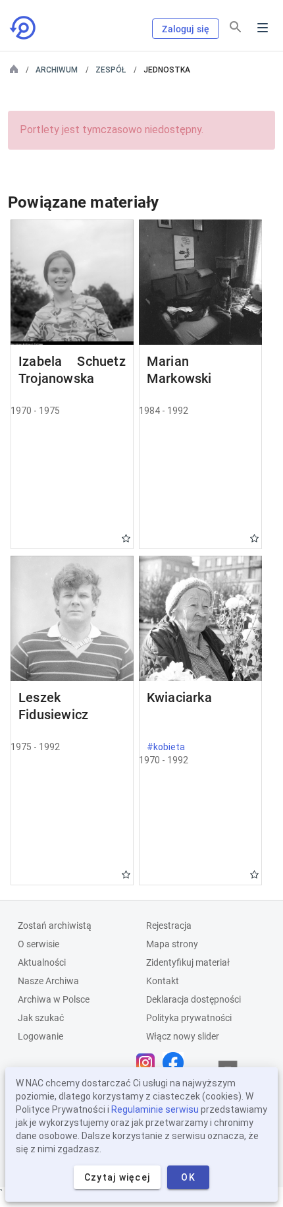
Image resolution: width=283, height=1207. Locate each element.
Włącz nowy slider (182, 1036)
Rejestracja (169, 925)
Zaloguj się (185, 29)
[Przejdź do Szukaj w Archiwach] (23, 28)
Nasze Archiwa (48, 981)
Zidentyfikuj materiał (188, 962)
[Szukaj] (236, 27)
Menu (262, 27)
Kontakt (162, 981)
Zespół (110, 69)
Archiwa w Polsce (54, 999)
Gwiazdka (126, 538)
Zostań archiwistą (54, 925)
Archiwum (57, 69)
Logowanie (40, 1036)
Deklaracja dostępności (193, 999)
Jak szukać (41, 1018)
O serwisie (38, 944)
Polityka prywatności (189, 1018)
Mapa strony (172, 944)
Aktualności (42, 962)
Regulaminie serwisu (155, 1109)
